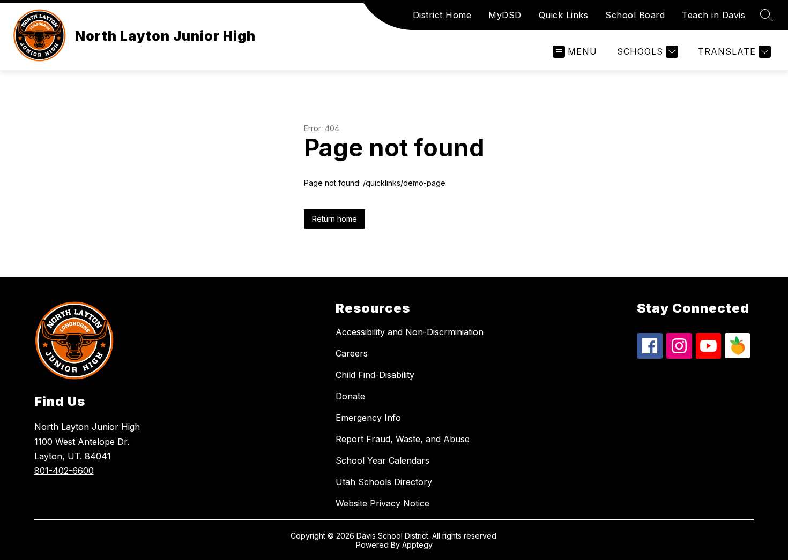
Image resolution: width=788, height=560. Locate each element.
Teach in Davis (713, 15)
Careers (352, 353)
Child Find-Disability (375, 374)
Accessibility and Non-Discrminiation (410, 332)
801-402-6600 (64, 470)
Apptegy (417, 544)
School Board (635, 15)
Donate (350, 396)
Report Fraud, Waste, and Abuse (403, 439)
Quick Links (564, 15)
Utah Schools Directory (384, 481)
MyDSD (505, 15)
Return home (334, 218)
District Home (442, 15)
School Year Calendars (382, 460)
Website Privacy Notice (382, 503)
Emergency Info (368, 417)
